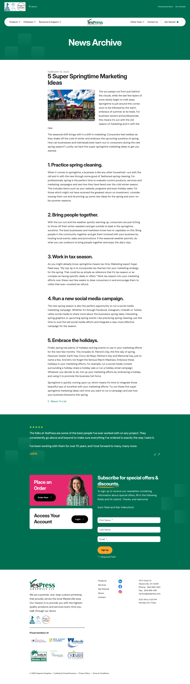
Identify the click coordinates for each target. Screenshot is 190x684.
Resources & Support (49, 22)
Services (102, 585)
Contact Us (152, 22)
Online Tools (136, 22)
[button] (32, 6)
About (101, 593)
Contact (102, 597)
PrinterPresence (69, 673)
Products (13, 22)
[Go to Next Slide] (158, 454)
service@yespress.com (149, 593)
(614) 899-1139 (150, 590)
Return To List (58, 401)
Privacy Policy (84, 673)
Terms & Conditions (101, 673)
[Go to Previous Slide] (155, 454)
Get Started (169, 22)
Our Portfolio (180, 6)
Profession (28, 22)
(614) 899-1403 (153, 587)
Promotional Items (165, 6)
